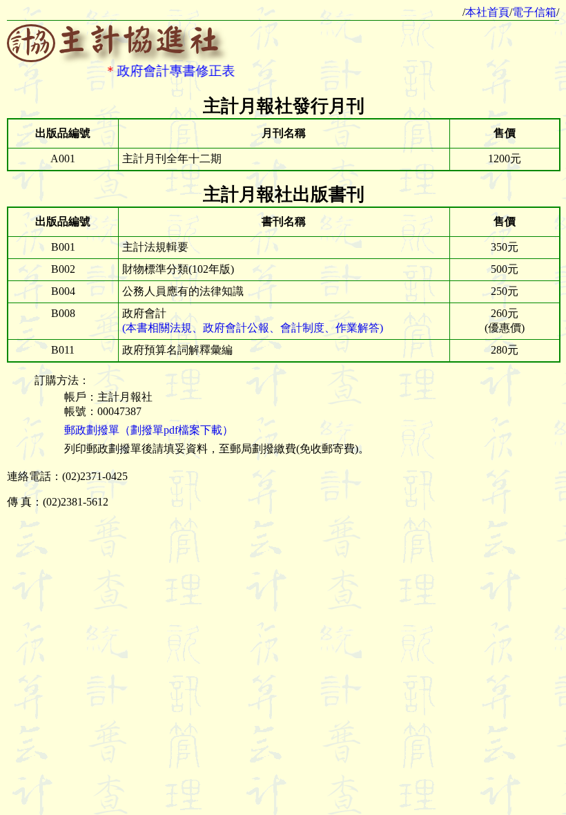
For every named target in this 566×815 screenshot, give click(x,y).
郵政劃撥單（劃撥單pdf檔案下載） (148, 430)
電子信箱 (534, 12)
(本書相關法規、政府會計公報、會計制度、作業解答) (252, 328)
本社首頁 (487, 12)
